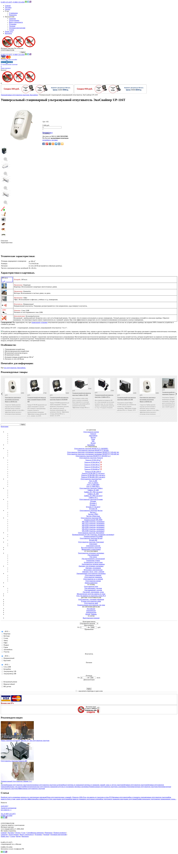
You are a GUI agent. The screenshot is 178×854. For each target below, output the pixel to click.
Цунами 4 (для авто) (93, 507)
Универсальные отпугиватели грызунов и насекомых (107, 787)
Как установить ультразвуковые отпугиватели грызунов (148, 797)
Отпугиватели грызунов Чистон (91, 510)
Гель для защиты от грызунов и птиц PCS (91, 596)
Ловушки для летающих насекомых (91, 566)
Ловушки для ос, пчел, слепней (93, 571)
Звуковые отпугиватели (120, 797)
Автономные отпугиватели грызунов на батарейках (48, 785)
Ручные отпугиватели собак (91, 601)
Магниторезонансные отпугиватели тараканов (40, 787)
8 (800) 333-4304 (19, 2)
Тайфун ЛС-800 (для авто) (93, 496)
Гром (93, 439)
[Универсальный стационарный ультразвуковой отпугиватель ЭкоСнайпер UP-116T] (89, 157)
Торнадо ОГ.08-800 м (92, 469)
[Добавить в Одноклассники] (53, 144)
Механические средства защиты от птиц (91, 594)
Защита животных (91, 583)
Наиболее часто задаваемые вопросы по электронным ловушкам (23, 797)
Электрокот (93, 544)
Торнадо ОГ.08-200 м (92, 462)
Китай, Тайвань (91, 614)
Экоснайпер (93, 435)
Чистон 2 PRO (93, 514)
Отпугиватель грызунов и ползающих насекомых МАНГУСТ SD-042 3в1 (93, 452)
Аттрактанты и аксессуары (93, 562)
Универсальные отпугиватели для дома (91, 605)
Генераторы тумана (93, 560)
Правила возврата (60, 833)
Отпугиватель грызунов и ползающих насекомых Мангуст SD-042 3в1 (13, 399)
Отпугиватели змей (91, 603)
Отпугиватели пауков (93, 581)
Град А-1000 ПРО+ (93, 486)
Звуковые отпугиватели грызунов (135, 785)
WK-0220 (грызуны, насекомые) (93, 525)
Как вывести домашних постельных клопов (85, 799)
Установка (12, 24)
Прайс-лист (9, 31)
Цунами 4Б (93, 508)
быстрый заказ (47, 132)
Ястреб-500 (93, 540)
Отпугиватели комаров (93, 575)
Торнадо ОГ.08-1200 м (93, 471)
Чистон (93, 437)
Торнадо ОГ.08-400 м (92, 467)
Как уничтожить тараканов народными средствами (118, 799)
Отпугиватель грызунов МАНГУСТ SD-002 (93, 450)
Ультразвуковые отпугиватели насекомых (91, 573)
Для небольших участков (93, 588)
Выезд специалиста (16, 22)
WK (93, 441)
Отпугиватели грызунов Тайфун (91, 488)
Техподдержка (14, 20)
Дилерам (12, 26)
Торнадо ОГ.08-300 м (92, 465)
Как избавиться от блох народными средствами (53, 799)
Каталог (3, 70)
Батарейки (91, 445)
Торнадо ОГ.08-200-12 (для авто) (93, 473)
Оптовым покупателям (17, 28)
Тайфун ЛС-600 (93, 490)
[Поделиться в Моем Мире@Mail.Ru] (50, 144)
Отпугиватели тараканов (93, 577)
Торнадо (93, 434)
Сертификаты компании (35, 833)
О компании (13, 13)
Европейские (91, 610)
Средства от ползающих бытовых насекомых (73, 787)
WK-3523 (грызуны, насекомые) (93, 523)
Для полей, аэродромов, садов (93, 592)
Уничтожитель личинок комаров (93, 564)
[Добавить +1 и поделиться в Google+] (47, 144)
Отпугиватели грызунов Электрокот (91, 542)
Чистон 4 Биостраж (93, 516)
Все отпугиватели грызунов (91, 547)
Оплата (7, 9)
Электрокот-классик (93, 546)
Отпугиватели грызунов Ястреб (91, 538)
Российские (91, 609)
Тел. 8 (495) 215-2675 (8, 814)
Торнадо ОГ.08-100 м (93, 460)
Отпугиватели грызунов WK (91, 518)
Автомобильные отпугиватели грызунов (15, 785)
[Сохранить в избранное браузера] (62, 144)
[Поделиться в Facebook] (43, 144)
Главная (8, 5)
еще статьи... (171, 799)
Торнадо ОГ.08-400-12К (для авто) (93, 477)
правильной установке (39, 322)
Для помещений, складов (93, 590)
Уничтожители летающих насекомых (91, 553)
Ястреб (93, 443)
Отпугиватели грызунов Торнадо (91, 458)
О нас (23, 833)
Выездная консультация (91, 618)
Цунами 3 (93, 505)
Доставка (8, 7)
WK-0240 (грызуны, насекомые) (93, 527)
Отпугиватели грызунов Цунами (91, 499)
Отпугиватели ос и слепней (93, 579)
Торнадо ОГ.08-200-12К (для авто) (93, 475)
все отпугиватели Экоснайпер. (15, 368)
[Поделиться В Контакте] (59, 144)
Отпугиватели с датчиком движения (91, 599)
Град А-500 (93, 481)
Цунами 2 (93, 503)
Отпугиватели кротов (91, 432)
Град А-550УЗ (93, 483)
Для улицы (93, 557)
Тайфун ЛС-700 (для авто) (93, 492)
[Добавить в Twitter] (56, 144)
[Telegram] (28, 2)
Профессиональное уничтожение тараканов (152, 799)
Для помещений (93, 555)
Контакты (8, 33)
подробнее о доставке (50, 140)
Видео (18, 836)
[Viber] (30, 2)
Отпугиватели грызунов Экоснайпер (91, 533)
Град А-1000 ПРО (93, 484)
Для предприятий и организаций (93, 559)
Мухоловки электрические (93, 570)
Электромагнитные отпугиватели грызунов (141, 787)
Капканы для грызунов (16, 787)
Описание (4, 241)
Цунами (93, 501)
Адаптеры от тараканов (74, 785)
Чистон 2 (93, 512)
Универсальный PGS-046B (93, 536)
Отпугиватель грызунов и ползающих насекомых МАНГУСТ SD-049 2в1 (93, 454)
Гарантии (12, 18)
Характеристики (6, 242)
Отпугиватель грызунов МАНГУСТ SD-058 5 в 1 (93, 456)
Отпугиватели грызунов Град (91, 479)
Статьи (11, 30)
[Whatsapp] (26, 2)
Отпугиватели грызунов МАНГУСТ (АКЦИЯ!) (91, 448)
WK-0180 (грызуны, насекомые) (93, 531)
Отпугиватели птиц (91, 586)
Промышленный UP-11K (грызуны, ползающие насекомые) (93, 534)
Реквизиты (13, 15)
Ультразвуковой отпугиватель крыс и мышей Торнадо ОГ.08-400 (36, 399)
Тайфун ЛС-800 (93, 494)
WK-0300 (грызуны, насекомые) (93, 521)
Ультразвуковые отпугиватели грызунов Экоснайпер (19, 95)
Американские (91, 612)
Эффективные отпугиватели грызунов (31, 788)
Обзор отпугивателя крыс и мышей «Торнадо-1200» (64, 797)
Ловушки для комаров (93, 568)
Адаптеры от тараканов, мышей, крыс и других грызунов (103, 785)
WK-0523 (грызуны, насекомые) (93, 529)
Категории (4, 426)
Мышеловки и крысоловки (91, 549)
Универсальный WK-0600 (93, 520)
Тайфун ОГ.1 (93, 497)
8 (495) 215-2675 (6, 2)
